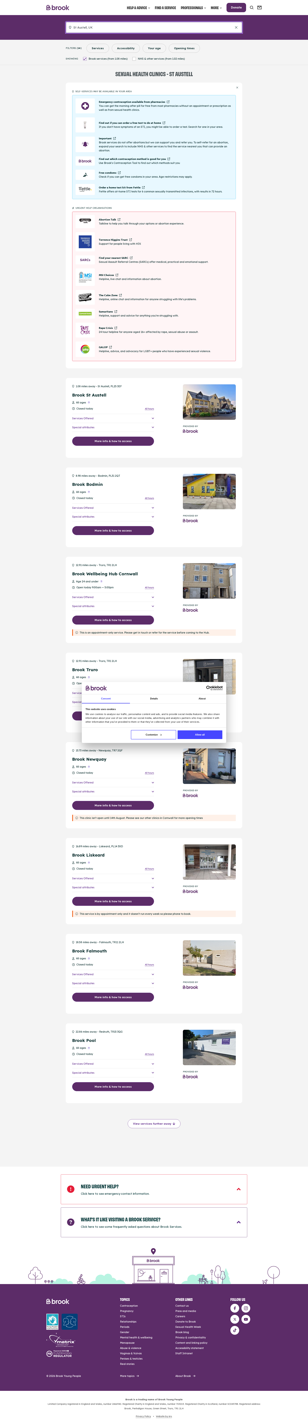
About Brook (183, 1376)
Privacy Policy (143, 1416)
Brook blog (182, 1332)
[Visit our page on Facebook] (234, 1308)
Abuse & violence (130, 1348)
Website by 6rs (164, 1416)
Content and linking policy (191, 1342)
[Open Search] (251, 7)
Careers (180, 1316)
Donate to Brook (185, 1321)
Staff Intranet (184, 1353)
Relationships (128, 1321)
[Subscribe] (259, 7)
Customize (152, 734)
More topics (127, 1376)
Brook (57, 7)
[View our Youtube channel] (245, 1319)
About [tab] (202, 698)
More (215, 7)
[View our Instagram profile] (245, 1308)
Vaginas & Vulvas (131, 1353)
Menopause (127, 1342)
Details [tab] (154, 698)
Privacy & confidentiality (190, 1337)
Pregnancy (126, 1311)
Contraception (129, 1305)
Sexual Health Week (188, 1326)
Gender (124, 1332)
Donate (236, 7)
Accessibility (126, 48)
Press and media (185, 1311)
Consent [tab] (106, 698)
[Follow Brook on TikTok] (234, 1330)
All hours (149, 408)
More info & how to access (113, 441)
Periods (124, 1326)
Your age (154, 48)
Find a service (165, 7)
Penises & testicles (131, 1358)
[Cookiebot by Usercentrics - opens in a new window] (209, 688)
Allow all (200, 734)
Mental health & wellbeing (136, 1337)
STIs (122, 1316)
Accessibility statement (189, 1348)
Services (98, 48)
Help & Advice (137, 7)
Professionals (192, 7)
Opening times (184, 48)
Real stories (127, 1364)
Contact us (182, 1305)
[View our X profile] (234, 1319)
